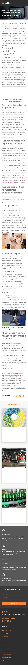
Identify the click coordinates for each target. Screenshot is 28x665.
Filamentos (5, 633)
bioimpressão (14, 309)
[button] (13, 396)
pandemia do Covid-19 (15, 33)
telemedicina (22, 217)
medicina (5, 45)
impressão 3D (6, 295)
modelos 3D (20, 79)
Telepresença (6, 636)
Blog (3, 660)
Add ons (4, 639)
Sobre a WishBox (6, 647)
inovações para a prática (13, 197)
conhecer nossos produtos (17, 387)
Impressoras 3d (6, 630)
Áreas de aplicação (6, 651)
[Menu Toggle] (25, 3)
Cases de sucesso (6, 657)
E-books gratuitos (6, 654)
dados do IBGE (9, 155)
